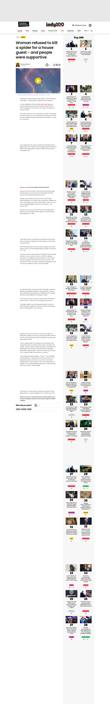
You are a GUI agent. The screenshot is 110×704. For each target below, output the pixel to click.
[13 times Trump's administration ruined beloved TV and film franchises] (86, 593)
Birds (71, 538)
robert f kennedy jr (71, 293)
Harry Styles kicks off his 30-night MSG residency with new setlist (71, 505)
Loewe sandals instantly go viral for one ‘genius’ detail (86, 385)
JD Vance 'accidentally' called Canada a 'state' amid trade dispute (85, 578)
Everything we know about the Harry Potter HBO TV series (86, 99)
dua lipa (71, 637)
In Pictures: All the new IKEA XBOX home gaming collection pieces (85, 434)
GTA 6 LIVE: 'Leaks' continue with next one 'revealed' (85, 53)
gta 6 (86, 59)
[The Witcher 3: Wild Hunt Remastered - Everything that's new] (71, 398)
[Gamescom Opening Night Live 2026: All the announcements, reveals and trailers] (71, 593)
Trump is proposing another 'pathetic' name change (85, 288)
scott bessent (86, 223)
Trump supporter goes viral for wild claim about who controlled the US (71, 124)
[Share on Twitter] (57, 65)
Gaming (34, 30)
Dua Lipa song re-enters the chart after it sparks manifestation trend (71, 630)
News (27, 30)
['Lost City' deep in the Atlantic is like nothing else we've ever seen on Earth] (86, 692)
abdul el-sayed (71, 223)
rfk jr (71, 390)
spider (18, 409)
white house (85, 611)
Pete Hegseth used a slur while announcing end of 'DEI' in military (85, 409)
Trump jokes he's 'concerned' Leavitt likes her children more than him (86, 124)
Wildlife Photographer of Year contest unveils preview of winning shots (85, 506)
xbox (86, 439)
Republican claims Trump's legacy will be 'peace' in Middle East (71, 243)
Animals (86, 512)
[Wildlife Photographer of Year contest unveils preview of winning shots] (86, 495)
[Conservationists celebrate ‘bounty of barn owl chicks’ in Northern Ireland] (71, 521)
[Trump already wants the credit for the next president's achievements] (71, 137)
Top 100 (20, 30)
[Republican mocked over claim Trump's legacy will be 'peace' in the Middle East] (71, 232)
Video (79, 30)
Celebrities (70, 30)
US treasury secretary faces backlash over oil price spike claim (86, 219)
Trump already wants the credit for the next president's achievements (71, 148)
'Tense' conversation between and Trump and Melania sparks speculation (86, 244)
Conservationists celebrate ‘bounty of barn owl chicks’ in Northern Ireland (71, 532)
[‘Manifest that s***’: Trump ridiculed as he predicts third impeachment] (86, 521)
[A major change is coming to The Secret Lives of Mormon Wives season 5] (86, 301)
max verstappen (85, 637)
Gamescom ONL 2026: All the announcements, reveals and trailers (71, 604)
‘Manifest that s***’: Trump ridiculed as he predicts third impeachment (85, 532)
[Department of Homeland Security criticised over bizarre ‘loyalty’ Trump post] (71, 88)
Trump (43, 30)
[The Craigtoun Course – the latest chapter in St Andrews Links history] (86, 468)
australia (23, 409)
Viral (62, 30)
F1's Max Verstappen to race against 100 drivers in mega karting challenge (85, 630)
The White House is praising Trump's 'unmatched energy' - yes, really (71, 434)
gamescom (71, 611)
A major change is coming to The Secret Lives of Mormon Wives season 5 (85, 313)
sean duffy (85, 200)
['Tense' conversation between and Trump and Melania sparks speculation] (86, 232)
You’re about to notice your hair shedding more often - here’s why (71, 578)
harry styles (71, 512)
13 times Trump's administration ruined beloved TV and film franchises (86, 604)
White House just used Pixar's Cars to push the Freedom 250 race (71, 54)
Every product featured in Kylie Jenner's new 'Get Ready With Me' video (71, 677)
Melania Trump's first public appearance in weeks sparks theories (71, 194)
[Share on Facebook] (54, 65)
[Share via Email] (59, 65)
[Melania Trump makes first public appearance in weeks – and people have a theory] (71, 183)
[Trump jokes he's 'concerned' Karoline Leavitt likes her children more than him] (86, 113)
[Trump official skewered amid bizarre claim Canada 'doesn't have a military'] (86, 183)
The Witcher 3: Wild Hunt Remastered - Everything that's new (71, 409)
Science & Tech (52, 30)
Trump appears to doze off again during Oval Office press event (85, 148)
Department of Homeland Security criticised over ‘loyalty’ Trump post (71, 99)
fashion (85, 390)
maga (71, 128)
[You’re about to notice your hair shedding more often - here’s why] (71, 567)
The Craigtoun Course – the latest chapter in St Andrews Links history (86, 479)
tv (85, 319)
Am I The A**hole (46, 104)
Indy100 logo (55, 24)
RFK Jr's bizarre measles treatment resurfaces (71, 288)
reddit (23, 37)
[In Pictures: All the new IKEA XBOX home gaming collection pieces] (86, 423)
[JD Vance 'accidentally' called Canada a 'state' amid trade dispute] (86, 567)
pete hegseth (86, 415)
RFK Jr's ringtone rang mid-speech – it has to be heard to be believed (71, 385)
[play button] (38, 80)
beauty (71, 585)
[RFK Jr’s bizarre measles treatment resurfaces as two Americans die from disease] (71, 278)
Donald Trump (71, 59)
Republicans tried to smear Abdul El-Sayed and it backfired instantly (71, 219)
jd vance (86, 585)
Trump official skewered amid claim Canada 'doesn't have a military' (85, 194)
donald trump (71, 104)
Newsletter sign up (80, 25)
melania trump (71, 200)
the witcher (71, 415)
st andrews (85, 486)
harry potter (85, 104)
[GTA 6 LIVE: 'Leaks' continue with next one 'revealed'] (86, 43)
